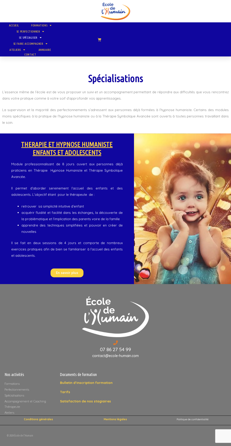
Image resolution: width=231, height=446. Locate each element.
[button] (67, 273)
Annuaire (45, 49)
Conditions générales (38, 419)
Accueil (14, 25)
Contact (30, 54)
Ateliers (15, 49)
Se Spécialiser (28, 37)
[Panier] (99, 39)
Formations (39, 25)
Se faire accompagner (28, 43)
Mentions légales (115, 419)
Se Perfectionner (28, 31)
